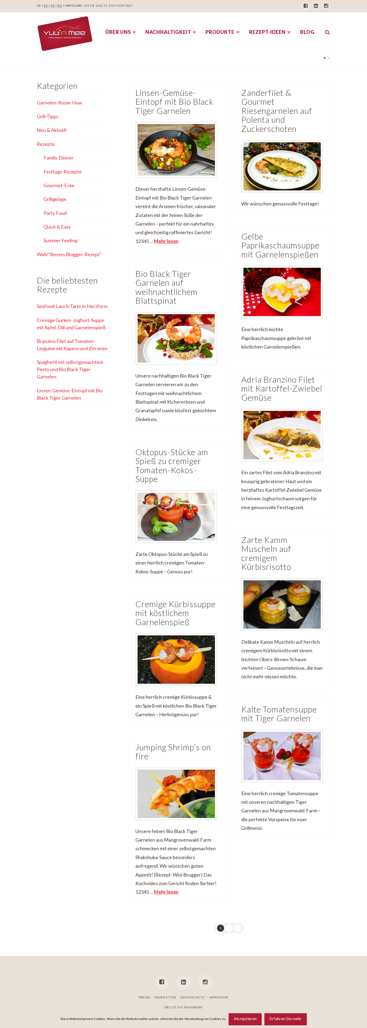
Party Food (55, 213)
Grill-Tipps (47, 116)
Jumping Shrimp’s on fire (173, 751)
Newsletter (165, 997)
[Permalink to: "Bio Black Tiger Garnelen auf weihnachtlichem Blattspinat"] (176, 338)
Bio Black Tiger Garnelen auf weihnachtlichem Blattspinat (166, 287)
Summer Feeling (60, 240)
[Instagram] (326, 6)
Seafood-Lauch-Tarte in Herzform (72, 306)
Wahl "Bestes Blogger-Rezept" (69, 254)
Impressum (218, 997)
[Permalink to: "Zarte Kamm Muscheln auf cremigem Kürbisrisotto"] (282, 604)
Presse (144, 997)
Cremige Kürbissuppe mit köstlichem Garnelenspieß (175, 613)
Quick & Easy (57, 227)
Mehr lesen (166, 241)
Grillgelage (55, 199)
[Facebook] (305, 6)
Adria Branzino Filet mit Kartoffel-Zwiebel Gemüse (281, 389)
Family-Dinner (59, 158)
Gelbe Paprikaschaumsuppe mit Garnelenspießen (280, 245)
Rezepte (46, 144)
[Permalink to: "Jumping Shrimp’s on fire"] (176, 794)
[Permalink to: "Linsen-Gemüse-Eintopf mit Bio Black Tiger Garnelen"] (176, 150)
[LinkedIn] (315, 6)
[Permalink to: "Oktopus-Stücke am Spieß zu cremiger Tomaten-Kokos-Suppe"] (176, 517)
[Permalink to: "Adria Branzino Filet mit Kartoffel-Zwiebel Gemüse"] (282, 435)
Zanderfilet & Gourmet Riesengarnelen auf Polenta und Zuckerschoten (276, 111)
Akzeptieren (245, 1018)
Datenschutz (193, 997)
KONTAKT (125, 5)
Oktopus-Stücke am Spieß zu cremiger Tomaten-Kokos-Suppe (171, 465)
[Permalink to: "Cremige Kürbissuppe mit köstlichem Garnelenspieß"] (176, 659)
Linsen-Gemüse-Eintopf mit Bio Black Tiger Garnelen (174, 102)
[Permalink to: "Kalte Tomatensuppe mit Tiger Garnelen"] (282, 756)
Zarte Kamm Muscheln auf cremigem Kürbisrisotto (266, 553)
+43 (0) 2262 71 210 (98, 5)
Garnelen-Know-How (59, 103)
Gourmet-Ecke (59, 185)
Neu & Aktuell (51, 130)
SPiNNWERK (193, 1007)
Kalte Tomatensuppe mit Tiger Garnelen (279, 713)
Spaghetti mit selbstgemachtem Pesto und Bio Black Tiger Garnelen (70, 369)
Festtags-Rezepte (63, 172)
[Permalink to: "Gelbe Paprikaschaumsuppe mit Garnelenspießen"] (282, 292)
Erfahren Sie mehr (285, 1018)
